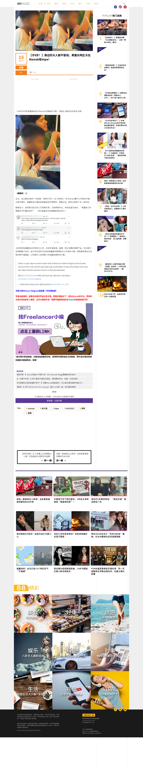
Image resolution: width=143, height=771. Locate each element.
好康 (40, 3)
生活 (72, 3)
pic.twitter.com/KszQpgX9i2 (29, 278)
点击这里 (72, 299)
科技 (88, 3)
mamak (31, 408)
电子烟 (44, 408)
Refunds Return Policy (34, 730)
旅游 (64, 3)
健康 (30, 413)
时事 (48, 3)
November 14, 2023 (60, 284)
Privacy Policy (21, 730)
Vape (56, 408)
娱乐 (80, 3)
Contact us (88, 715)
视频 (96, 3)
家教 (83, 408)
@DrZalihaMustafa (29, 275)
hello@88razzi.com (88, 722)
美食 (56, 3)
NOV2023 (70, 408)
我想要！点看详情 (54, 400)
